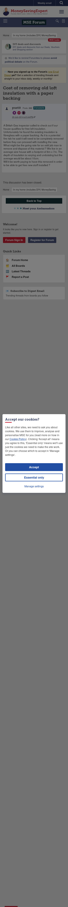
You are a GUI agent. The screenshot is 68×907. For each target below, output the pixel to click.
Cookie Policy (18, 439)
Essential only (34, 477)
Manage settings (34, 486)
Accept (34, 467)
